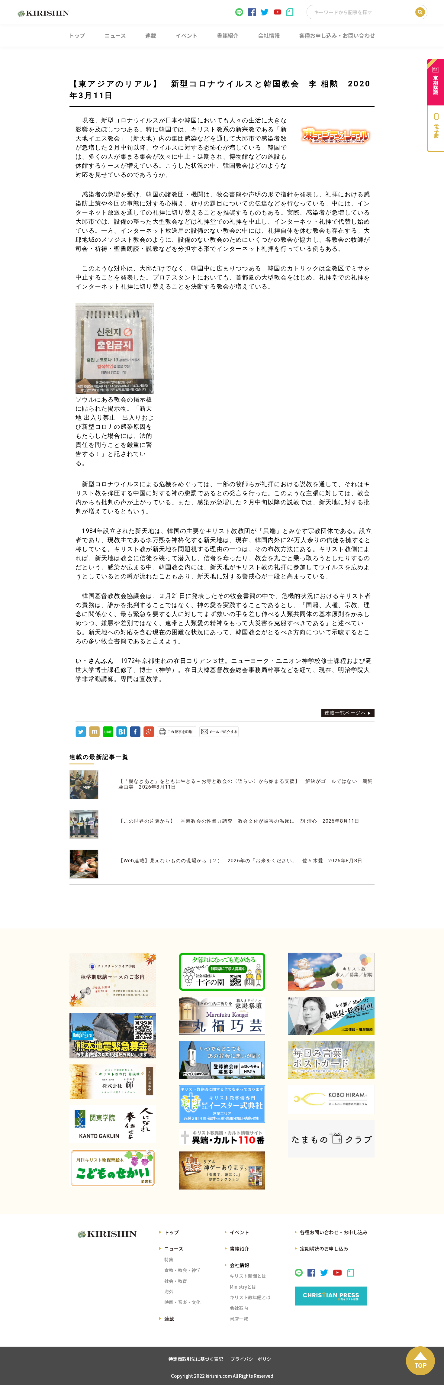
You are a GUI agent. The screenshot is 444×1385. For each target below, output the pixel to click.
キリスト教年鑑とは (250, 1297)
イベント (239, 1232)
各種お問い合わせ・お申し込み (334, 1232)
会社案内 (239, 1308)
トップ (171, 1232)
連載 (169, 1318)
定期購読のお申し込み (324, 1248)
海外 (168, 1291)
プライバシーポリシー (253, 1359)
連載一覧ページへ (345, 713)
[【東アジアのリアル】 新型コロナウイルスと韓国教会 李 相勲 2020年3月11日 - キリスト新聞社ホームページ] (121, 735)
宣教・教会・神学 (182, 1270)
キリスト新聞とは (248, 1276)
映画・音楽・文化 (182, 1302)
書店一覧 (239, 1319)
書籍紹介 (239, 1248)
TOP (420, 1365)
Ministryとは (243, 1286)
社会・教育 (175, 1281)
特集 (168, 1259)
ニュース (173, 1248)
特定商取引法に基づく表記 (196, 1359)
